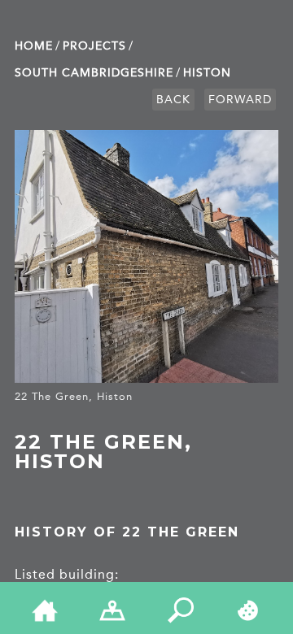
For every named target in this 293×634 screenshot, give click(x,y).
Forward (240, 99)
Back (173, 99)
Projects (94, 46)
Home (34, 46)
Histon (207, 73)
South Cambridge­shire (94, 73)
